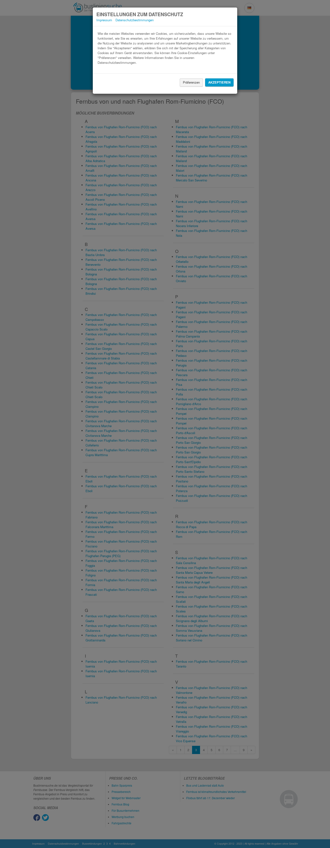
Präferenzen (191, 82)
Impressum (104, 20)
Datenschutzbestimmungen (134, 20)
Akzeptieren (219, 82)
